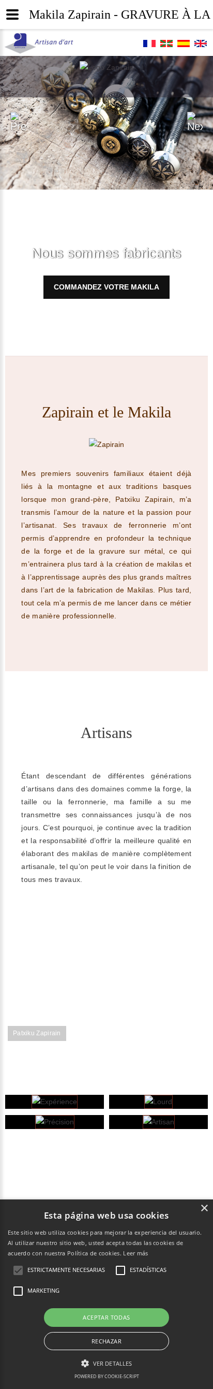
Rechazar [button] (106, 1341)
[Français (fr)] (149, 46)
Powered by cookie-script (106, 1376)
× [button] (204, 1208)
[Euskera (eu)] (166, 46)
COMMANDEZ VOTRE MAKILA (106, 287)
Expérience (54, 1104)
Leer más (135, 1253)
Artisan (158, 1124)
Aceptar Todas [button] (106, 1317)
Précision (54, 1124)
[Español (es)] (183, 46)
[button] (106, 1363)
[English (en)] (200, 46)
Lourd (158, 1104)
